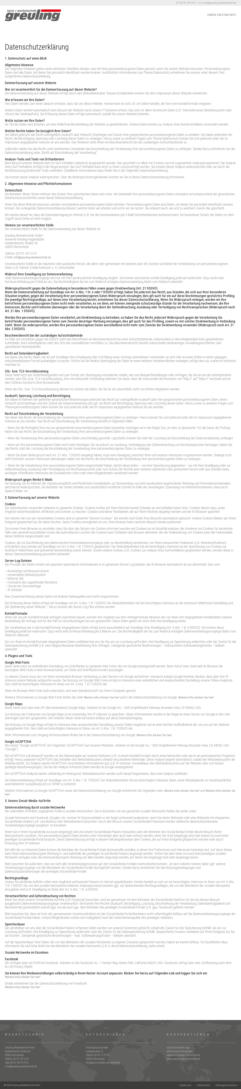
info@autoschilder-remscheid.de (103, 1062)
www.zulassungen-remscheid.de (183, 1058)
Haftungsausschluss (226, 1085)
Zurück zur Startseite (221, 15)
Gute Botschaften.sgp (178, 1047)
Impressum (185, 1085)
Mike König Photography (180, 1051)
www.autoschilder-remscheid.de (183, 1055)
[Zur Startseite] (33, 20)
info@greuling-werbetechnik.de (219, 2)
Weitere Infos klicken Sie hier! (101, 697)
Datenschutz (203, 1085)
